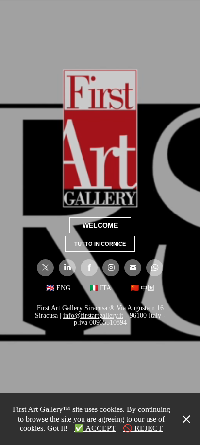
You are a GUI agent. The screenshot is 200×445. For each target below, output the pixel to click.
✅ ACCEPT (95, 428)
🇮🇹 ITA (100, 288)
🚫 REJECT (143, 428)
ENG (62, 288)
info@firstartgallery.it (93, 315)
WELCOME (100, 225)
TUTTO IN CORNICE (100, 244)
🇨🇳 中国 (142, 288)
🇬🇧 (50, 288)
